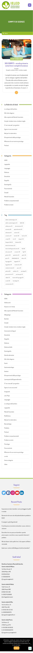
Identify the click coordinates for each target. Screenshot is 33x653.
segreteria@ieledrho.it (9, 615)
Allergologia (7, 315)
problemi (15, 271)
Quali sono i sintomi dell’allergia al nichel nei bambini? (16, 548)
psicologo (23, 271)
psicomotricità (9, 274)
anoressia (8, 229)
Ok (16, 648)
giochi (24, 255)
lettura (24, 258)
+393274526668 (7, 594)
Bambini (6, 319)
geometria (16, 255)
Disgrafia (6, 180)
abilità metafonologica (11, 219)
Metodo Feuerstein (9, 196)
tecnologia (16, 280)
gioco (7, 258)
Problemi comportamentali (11, 201)
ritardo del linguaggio (17, 277)
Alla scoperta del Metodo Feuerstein (13, 117)
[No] (31, 644)
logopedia (17, 261)
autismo (16, 232)
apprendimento (18, 229)
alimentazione (19, 226)
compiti (7, 239)
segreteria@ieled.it (8, 579)
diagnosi (21, 239)
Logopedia (7, 164)
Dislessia (6, 172)
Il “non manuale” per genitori (11, 125)
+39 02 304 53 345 (8, 610)
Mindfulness (7, 416)
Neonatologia (7, 424)
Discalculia (7, 176)
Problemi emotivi (8, 205)
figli (24, 252)
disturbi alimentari (10, 245)
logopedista (8, 264)
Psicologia (7, 444)
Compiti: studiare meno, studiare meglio (16, 70)
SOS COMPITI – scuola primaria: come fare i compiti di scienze (16, 64)
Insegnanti (7, 391)
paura (19, 268)
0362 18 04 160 (7, 592)
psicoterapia (19, 274)
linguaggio (8, 261)
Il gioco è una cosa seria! (10, 129)
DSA (23, 248)
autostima (8, 235)
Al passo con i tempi (9, 307)
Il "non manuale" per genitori (11, 383)
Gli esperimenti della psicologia (12, 137)
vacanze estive (9, 284)
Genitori (6, 371)
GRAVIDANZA (15, 258)
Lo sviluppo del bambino (10, 109)
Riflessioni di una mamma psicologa (13, 141)
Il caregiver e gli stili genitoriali (9, 522)
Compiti (16, 68)
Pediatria (6, 428)
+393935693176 (7, 612)
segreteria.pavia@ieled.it (9, 632)
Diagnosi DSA (9, 242)
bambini (16, 235)
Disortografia (7, 184)
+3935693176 (6, 577)
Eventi (6, 363)
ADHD (5, 160)
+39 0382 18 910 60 (8, 627)
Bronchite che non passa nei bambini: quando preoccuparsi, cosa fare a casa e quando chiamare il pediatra (15, 535)
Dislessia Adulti (8, 347)
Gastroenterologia (9, 367)
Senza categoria (8, 460)
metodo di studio (9, 268)
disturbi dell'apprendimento (12, 248)
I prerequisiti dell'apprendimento (12, 379)
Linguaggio (7, 168)
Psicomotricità (8, 188)
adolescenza (8, 226)
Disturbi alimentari (9, 355)
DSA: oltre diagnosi (9, 113)
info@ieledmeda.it (8, 597)
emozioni (17, 252)
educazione (8, 252)
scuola (7, 280)
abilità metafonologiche (11, 223)
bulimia (24, 235)
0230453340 (6, 574)
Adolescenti (7, 302)
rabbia (7, 277)
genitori (8, 255)
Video (5, 464)
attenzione (8, 232)
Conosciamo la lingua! (10, 331)
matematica (18, 264)
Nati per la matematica (10, 133)
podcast (7, 271)
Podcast (6, 145)
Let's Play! (7, 396)
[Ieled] (11, 5)
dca (14, 239)
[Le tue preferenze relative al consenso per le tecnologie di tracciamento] (30, 648)
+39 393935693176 (8, 630)
